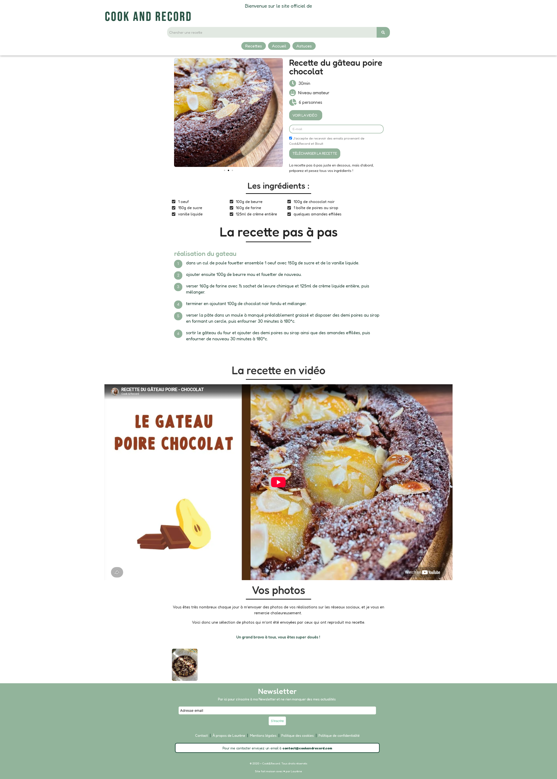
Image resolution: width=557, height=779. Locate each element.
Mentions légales (263, 735)
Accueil (279, 46)
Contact (201, 735)
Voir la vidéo (304, 115)
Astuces (304, 46)
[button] (177, 112)
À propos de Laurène (229, 735)
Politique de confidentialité (339, 735)
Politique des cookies (297, 735)
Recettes (253, 46)
